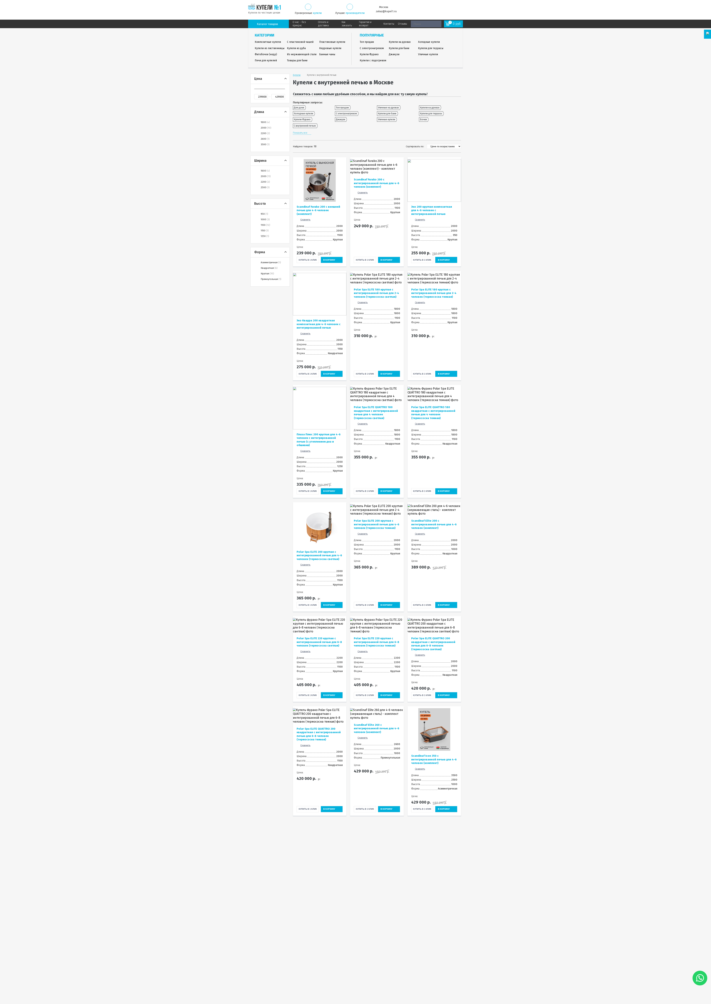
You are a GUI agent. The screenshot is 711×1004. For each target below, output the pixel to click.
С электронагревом (372, 48)
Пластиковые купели (332, 42)
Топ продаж (367, 42)
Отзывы (402, 23)
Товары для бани (297, 60)
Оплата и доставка (323, 24)
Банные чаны (327, 54)
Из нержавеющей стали (301, 54)
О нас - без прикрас (299, 24)
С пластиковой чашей (300, 42)
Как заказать (347, 24)
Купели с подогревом (373, 60)
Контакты (388, 23)
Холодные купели (429, 42)
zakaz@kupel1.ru (386, 11)
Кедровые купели (330, 48)
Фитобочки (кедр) (266, 54)
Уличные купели (428, 54)
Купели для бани (399, 48)
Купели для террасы (430, 48)
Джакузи (394, 54)
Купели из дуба (296, 48)
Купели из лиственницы (269, 48)
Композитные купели (268, 42)
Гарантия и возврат (365, 24)
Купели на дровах (400, 42)
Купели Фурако (369, 54)
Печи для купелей (266, 60)
